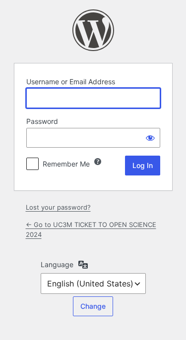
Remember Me (66, 164)
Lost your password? (58, 207)
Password (42, 121)
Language (57, 264)
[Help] (98, 162)
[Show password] (150, 138)
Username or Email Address (70, 81)
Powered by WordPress (93, 30)
